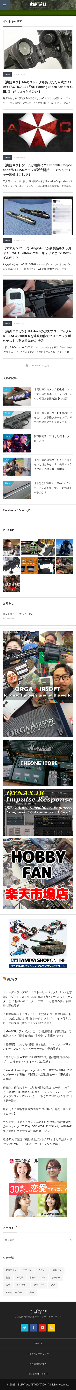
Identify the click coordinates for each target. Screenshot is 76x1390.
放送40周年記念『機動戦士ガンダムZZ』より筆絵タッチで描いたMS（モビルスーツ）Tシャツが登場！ (37, 1141)
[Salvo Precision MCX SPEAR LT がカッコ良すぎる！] (64, 565)
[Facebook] (33, 1328)
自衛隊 (32, 1277)
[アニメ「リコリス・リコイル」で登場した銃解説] (47, 565)
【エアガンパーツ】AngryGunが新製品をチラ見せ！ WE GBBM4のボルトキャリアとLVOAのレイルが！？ (37, 253)
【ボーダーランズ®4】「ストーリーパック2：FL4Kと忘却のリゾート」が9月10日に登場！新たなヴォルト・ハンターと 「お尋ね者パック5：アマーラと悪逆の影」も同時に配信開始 (38, 999)
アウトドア (39, 1285)
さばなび (11, 979)
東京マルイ (11, 1270)
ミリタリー (22, 1285)
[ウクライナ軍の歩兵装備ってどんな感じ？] (11, 565)
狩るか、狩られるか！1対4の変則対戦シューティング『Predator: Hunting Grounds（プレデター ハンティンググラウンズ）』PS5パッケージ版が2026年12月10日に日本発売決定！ (37, 1094)
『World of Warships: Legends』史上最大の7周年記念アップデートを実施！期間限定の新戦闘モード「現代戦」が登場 (37, 1074)
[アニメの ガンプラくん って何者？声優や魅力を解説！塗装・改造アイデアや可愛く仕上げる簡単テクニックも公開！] (29, 547)
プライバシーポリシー (38, 1354)
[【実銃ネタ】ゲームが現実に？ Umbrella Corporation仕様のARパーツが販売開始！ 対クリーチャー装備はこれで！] (38, 132)
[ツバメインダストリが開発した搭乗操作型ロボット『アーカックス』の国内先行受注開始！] (64, 547)
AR (43, 1277)
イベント (42, 1270)
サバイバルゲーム (14, 1292)
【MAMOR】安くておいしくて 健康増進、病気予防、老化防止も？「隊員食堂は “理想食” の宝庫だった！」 (37, 1033)
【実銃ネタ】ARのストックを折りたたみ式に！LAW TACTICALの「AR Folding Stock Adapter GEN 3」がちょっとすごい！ (37, 86)
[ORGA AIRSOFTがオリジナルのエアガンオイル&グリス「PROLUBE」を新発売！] (29, 565)
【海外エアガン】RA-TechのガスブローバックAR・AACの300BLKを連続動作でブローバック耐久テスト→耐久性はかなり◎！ (37, 336)
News (7, 74)
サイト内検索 (71, 5)
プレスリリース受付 (38, 1374)
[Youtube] (42, 1328)
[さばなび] (38, 5)
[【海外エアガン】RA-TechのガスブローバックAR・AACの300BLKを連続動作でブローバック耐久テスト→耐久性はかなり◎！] (38, 299)
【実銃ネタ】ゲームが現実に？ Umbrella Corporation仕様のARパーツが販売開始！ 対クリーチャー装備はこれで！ (37, 170)
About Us (38, 1343)
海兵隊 (20, 1277)
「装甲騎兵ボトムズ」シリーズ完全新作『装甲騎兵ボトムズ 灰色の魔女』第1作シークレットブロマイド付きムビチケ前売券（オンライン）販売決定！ (37, 1018)
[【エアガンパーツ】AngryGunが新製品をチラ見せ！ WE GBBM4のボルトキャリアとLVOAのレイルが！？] (38, 215)
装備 (8, 1277)
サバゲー (56, 1277)
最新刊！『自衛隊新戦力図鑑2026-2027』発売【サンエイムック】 (37, 1111)
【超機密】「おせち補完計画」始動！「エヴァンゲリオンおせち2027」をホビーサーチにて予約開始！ (37, 1046)
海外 (31, 1292)
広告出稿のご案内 (38, 1364)
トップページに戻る (39, 365)
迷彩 (53, 1285)
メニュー (5, 5)
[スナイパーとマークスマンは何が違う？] (11, 547)
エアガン (27, 1270)
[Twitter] (24, 1328)
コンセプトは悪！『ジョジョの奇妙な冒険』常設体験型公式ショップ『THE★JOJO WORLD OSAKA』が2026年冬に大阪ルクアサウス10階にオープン (37, 1126)
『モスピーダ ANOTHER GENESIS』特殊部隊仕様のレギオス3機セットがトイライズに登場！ (37, 1059)
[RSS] (51, 1328)
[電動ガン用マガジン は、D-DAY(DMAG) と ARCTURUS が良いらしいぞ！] (47, 547)
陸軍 (8, 1285)
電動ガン (57, 1270)
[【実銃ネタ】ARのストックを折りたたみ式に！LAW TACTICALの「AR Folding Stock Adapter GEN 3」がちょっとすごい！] (38, 49)
